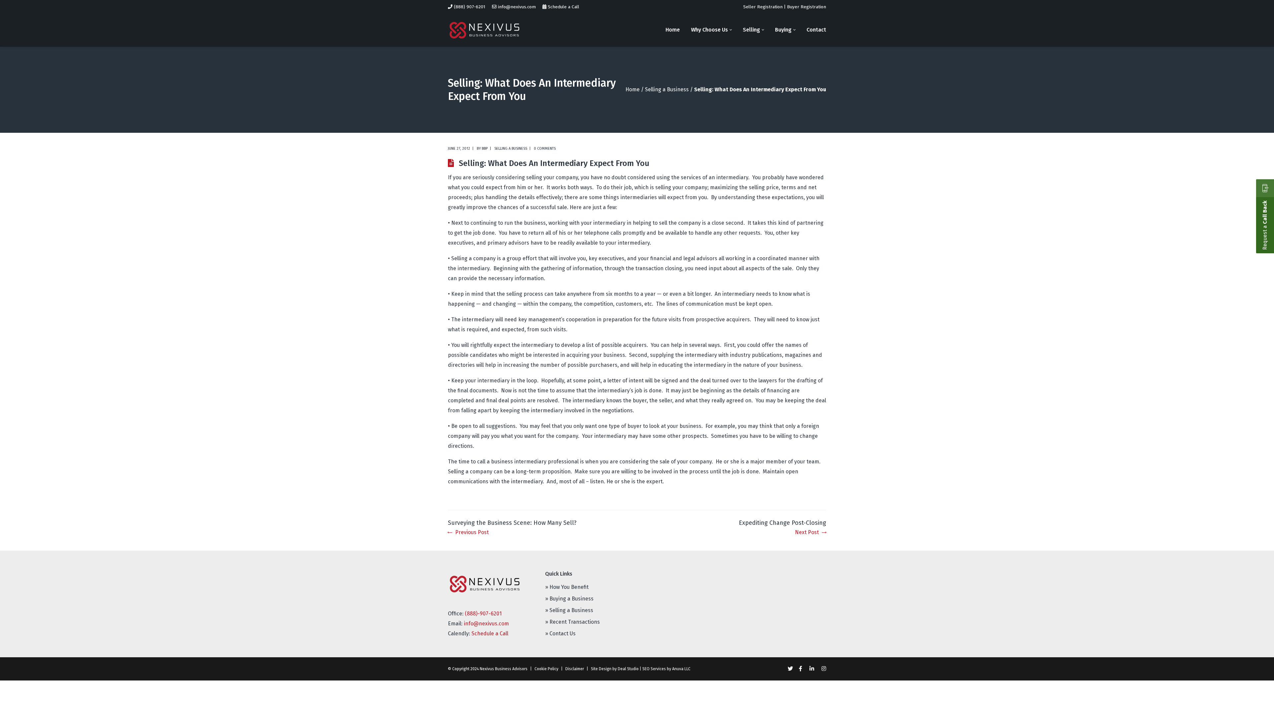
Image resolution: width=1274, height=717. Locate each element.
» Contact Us (560, 633)
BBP (485, 148)
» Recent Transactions (572, 622)
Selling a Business (667, 89)
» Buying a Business (569, 599)
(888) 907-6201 (469, 7)
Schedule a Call (563, 7)
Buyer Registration (806, 7)
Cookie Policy (546, 669)
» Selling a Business (569, 610)
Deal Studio (628, 669)
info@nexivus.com (517, 7)
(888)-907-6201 (483, 613)
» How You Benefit (567, 587)
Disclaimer (574, 669)
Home (632, 89)
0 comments (545, 148)
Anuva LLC (681, 669)
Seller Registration (763, 7)
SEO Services (654, 669)
